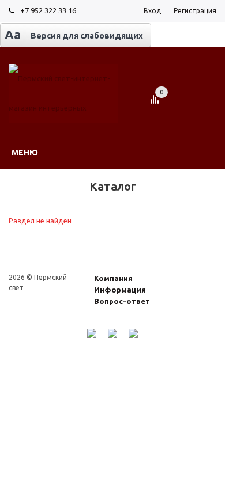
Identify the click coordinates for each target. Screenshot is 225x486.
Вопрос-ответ (122, 301)
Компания (113, 278)
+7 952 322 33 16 (48, 10)
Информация (120, 290)
